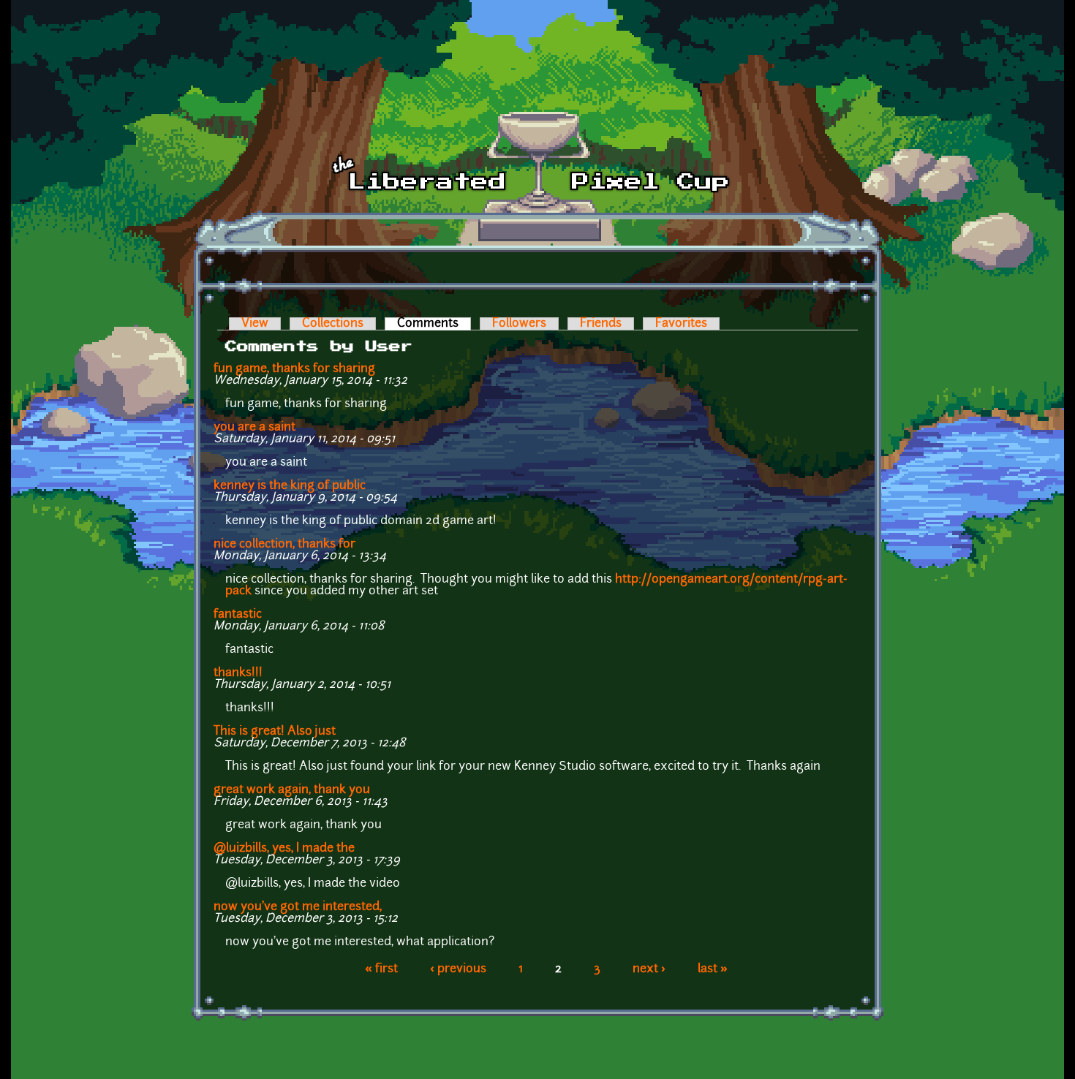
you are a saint (254, 428)
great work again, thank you (292, 790)
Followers (519, 324)
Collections (332, 324)
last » (713, 969)
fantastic (238, 615)
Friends (601, 324)
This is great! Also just (275, 732)
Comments (434, 324)
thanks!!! (238, 673)
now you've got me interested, (298, 907)
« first (381, 969)
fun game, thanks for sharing (294, 369)
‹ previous (458, 969)
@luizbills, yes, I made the (284, 849)
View (254, 324)
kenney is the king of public (290, 486)
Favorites (681, 324)
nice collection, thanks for (284, 544)
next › (649, 969)
